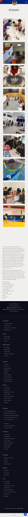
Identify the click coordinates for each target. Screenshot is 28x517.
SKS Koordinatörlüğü (8, 419)
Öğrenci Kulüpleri (7, 400)
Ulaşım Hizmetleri (7, 377)
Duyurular (6, 355)
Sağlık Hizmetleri (7, 368)
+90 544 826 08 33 (14, 304)
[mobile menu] (26, 2)
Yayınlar (5, 459)
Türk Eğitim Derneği (8, 323)
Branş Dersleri (7, 349)
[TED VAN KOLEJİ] (14, 2)
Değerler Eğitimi (7, 398)
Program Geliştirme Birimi (9, 413)
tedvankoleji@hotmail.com (14, 307)
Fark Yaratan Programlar (9, 425)
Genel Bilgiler (7, 347)
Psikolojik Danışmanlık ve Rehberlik (11, 415)
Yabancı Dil (6, 423)
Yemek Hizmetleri (7, 375)
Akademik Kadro (7, 330)
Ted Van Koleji (7, 325)
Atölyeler (6, 372)
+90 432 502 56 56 (14, 305)
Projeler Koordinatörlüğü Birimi (10, 417)
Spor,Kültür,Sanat (7, 427)
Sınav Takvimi (7, 447)
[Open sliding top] (1, 1)
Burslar (5, 340)
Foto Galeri (6, 470)
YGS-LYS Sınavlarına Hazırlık (10, 492)
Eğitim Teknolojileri (8, 381)
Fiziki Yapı (6, 364)
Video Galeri (6, 472)
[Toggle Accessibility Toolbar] (25, 514)
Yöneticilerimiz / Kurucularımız (10, 327)
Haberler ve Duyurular (8, 457)
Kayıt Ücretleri (7, 338)
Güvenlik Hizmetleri (8, 379)
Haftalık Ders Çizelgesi (8, 353)
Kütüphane (6, 370)
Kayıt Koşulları (7, 336)
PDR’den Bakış (7, 394)
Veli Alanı (6, 462)
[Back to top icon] (14, 505)
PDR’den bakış (7, 351)
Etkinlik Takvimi (7, 464)
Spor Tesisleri (7, 366)
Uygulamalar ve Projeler (9, 392)
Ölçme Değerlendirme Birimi (10, 411)
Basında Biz (6, 474)
